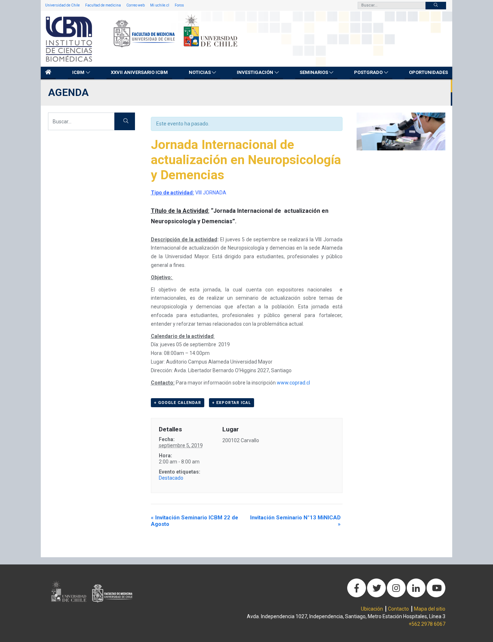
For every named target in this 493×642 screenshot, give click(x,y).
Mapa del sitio (429, 609)
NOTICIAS (200, 72)
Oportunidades (428, 72)
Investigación (255, 72)
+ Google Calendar (177, 402)
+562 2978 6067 (427, 624)
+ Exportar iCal (231, 402)
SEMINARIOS (314, 72)
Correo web (135, 5)
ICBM (78, 72)
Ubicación (372, 609)
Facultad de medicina (103, 5)
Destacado (171, 478)
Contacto (398, 609)
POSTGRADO (368, 72)
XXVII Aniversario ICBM (139, 72)
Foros (179, 5)
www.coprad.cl (293, 383)
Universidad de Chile (62, 5)
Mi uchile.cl (159, 5)
